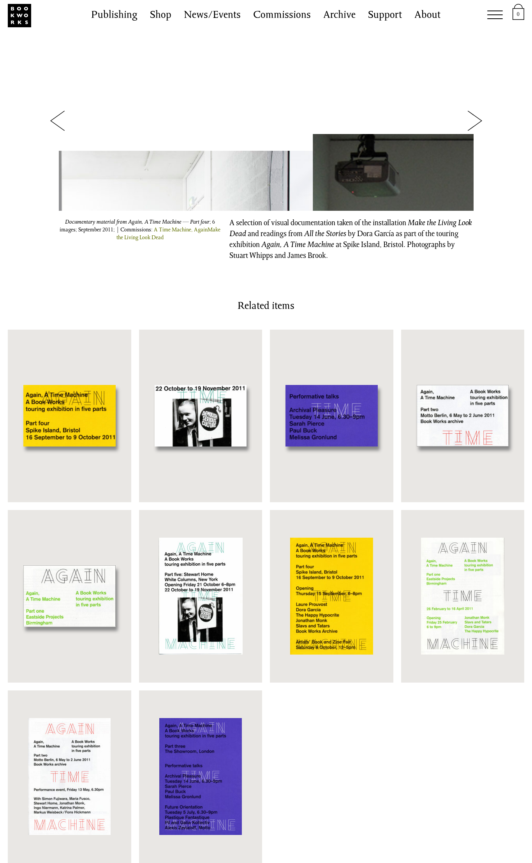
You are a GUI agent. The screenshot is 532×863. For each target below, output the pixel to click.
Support (385, 15)
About (427, 15)
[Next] (474, 121)
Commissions (282, 15)
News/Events (212, 15)
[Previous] (57, 121)
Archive (339, 15)
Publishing (114, 15)
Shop (160, 15)
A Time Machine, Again (181, 230)
